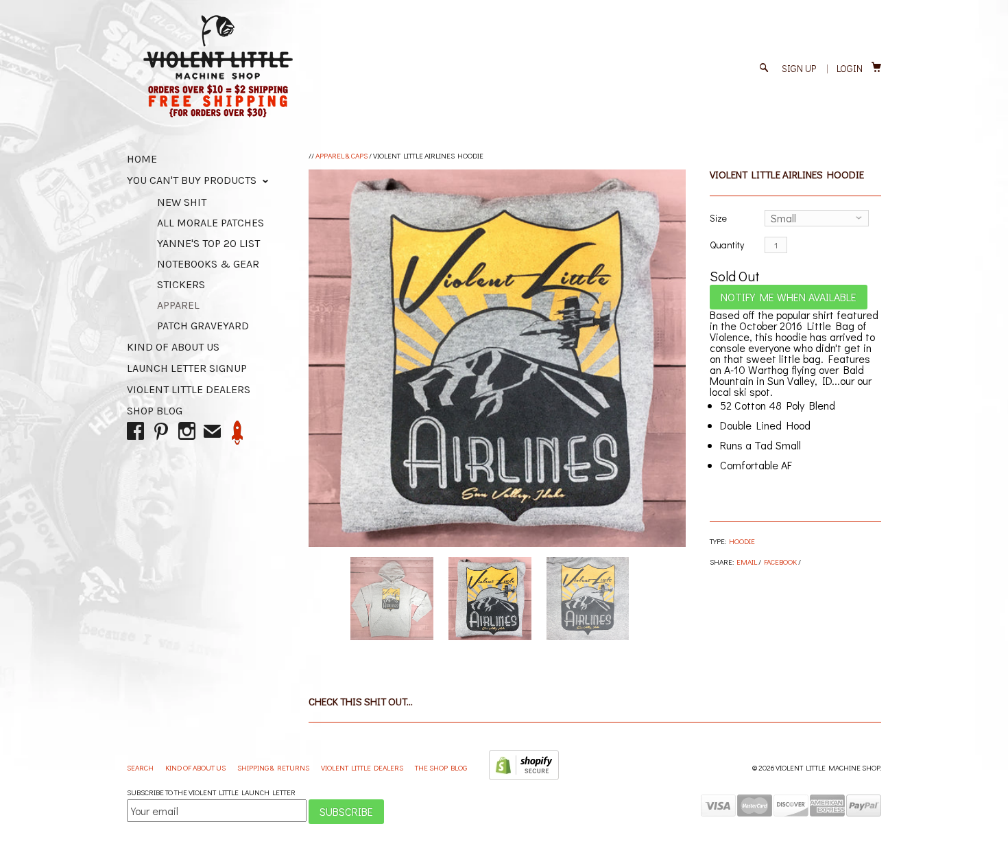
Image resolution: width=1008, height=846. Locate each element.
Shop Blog (154, 410)
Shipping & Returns (274, 767)
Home (142, 158)
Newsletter (237, 433)
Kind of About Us (173, 346)
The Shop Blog (441, 767)
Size (718, 217)
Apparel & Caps (341, 155)
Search (141, 767)
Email (746, 561)
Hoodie (742, 541)
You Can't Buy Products (193, 180)
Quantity (727, 244)
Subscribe (346, 811)
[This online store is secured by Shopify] (524, 777)
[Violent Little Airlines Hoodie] (497, 358)
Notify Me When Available (788, 297)
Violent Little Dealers (188, 389)
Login (850, 68)
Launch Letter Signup (187, 368)
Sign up (799, 68)
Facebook (780, 561)
